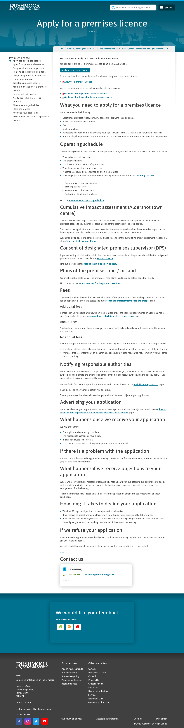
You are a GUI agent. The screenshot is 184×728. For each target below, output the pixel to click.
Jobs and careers (69, 672)
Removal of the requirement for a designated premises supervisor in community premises (29, 75)
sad (77, 627)
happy (60, 627)
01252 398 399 (23, 714)
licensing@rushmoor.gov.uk (100, 574)
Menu (168, 7)
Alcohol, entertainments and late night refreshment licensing (148, 49)
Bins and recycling (70, 676)
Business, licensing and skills (79, 49)
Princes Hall (94, 680)
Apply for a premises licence (27, 61)
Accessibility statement (107, 718)
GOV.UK (92, 669)
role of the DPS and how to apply (100, 264)
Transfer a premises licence (26, 83)
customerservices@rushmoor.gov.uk (33, 709)
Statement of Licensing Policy (81, 241)
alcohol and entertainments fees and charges (127, 300)
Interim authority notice (24, 94)
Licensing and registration (106, 49)
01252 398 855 (73, 574)
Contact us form (23, 702)
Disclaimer (161, 718)
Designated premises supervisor (28, 68)
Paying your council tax (72, 669)
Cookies (138, 718)
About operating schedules (26, 105)
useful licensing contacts (146, 384)
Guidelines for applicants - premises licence (85, 93)
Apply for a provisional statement (29, 64)
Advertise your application (26, 113)
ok (69, 627)
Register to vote (69, 683)
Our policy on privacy (71, 718)
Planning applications (71, 680)
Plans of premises (21, 109)
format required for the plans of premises (99, 283)
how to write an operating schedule (86, 200)
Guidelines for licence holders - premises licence (88, 97)
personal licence (105, 258)
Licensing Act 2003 (145, 175)
